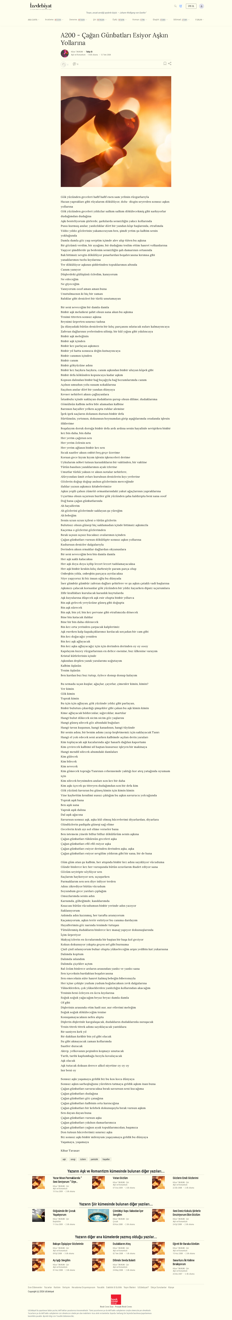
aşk (64, 1159)
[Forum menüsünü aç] (203, 20)
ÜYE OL (191, 6)
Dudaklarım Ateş (122, 1243)
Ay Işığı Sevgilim (61, 1260)
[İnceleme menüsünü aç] (63, 20)
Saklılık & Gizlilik (114, 1287)
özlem (83, 1159)
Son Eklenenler (35, 1287)
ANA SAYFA (32, 20)
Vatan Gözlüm (120, 1178)
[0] (63, 64)
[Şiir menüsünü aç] (106, 20)
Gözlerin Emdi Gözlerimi (185, 1178)
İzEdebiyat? (143, 1287)
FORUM (198, 20)
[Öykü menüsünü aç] (126, 20)
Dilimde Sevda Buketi (124, 1260)
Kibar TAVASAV (77, 52)
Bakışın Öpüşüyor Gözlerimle (68, 1243)
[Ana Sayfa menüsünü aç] (38, 20)
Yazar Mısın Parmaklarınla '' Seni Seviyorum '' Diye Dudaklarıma (67, 1181)
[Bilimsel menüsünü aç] (189, 20)
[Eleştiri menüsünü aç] (167, 20)
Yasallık (100, 1287)
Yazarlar (48, 1287)
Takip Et (89, 52)
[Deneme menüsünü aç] (86, 20)
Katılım (57, 1287)
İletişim (66, 1287)
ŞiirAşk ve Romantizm (61, 1187)
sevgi (73, 1159)
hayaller (106, 1159)
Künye (171, 1287)
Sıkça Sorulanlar (159, 1287)
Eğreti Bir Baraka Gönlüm (186, 1243)
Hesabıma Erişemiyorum (83, 1287)
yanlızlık (94, 1159)
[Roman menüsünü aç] (146, 20)
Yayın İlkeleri (130, 1287)
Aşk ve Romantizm (78, 55)
